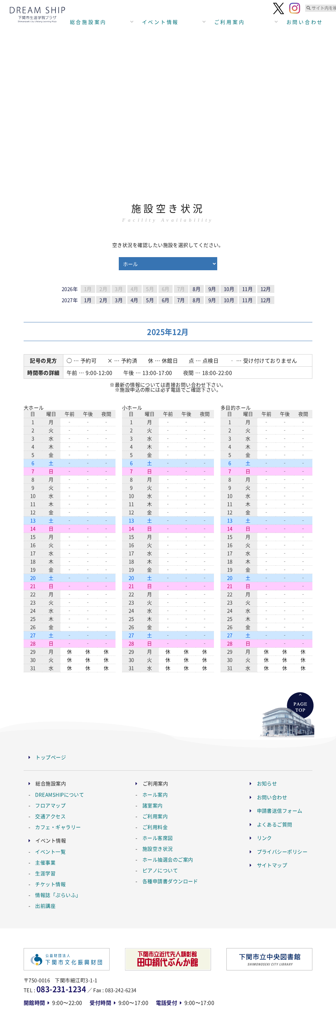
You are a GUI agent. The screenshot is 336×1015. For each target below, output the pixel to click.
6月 (166, 299)
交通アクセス (50, 816)
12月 (266, 288)
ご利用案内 (229, 21)
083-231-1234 (61, 989)
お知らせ (267, 783)
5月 (150, 299)
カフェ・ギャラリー (58, 826)
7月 (181, 299)
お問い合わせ (272, 797)
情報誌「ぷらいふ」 (58, 894)
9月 (212, 288)
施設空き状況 (157, 848)
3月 (119, 299)
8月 (196, 288)
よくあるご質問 (274, 824)
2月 (103, 299)
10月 (229, 288)
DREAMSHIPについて (59, 794)
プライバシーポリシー (282, 851)
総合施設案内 (88, 21)
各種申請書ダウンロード (170, 881)
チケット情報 (50, 884)
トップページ (50, 757)
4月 (134, 299)
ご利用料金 (155, 826)
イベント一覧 (50, 851)
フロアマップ (50, 805)
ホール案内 (155, 794)
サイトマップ (272, 865)
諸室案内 (152, 805)
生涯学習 (45, 873)
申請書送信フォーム (280, 810)
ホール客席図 (157, 837)
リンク (264, 837)
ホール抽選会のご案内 (167, 859)
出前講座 (45, 905)
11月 (247, 288)
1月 (88, 299)
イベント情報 (160, 21)
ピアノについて (160, 870)
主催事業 (45, 862)
